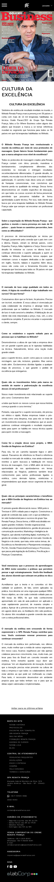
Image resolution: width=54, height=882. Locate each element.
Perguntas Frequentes (21, 757)
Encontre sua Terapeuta (22, 731)
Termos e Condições (19, 772)
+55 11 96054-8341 (25, 841)
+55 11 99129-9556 (19, 796)
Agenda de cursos (18, 742)
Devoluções (15, 760)
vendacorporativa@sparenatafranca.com (24, 845)
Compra (13, 766)
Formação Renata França (22, 739)
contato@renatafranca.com (18, 810)
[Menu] (4, 5)
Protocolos (15, 728)
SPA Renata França (18, 733)
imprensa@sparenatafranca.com (21, 855)
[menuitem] (28, 725)
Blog (12, 748)
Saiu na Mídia (16, 736)
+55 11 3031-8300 (23, 839)
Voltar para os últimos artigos (27, 708)
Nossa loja (15, 745)
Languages (46, 5)
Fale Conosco (16, 769)
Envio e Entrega (17, 763)
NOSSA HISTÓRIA (17, 725)
